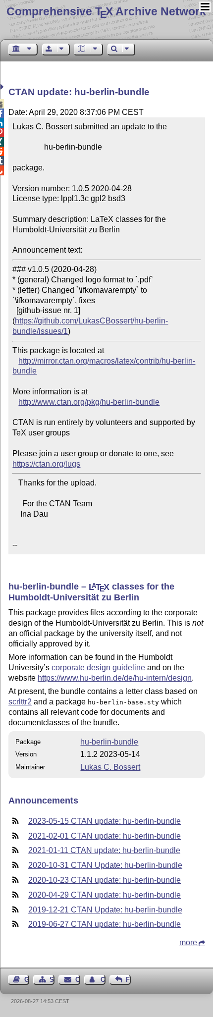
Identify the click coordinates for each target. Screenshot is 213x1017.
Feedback (128, 979)
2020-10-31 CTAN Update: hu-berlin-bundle (105, 865)
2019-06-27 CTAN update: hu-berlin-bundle (104, 924)
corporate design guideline (98, 667)
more (188, 942)
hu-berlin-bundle (109, 742)
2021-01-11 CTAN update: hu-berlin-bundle (104, 850)
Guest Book (26, 979)
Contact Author (103, 979)
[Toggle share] (3, 87)
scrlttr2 (20, 701)
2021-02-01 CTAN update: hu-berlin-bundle (104, 836)
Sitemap (52, 979)
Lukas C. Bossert (110, 767)
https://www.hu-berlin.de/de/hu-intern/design (115, 678)
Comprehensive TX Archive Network (106, 11)
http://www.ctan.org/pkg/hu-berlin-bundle (89, 402)
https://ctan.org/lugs (46, 464)
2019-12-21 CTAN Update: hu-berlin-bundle (105, 910)
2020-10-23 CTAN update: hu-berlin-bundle (104, 880)
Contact (77, 979)
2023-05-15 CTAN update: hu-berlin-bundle (104, 821)
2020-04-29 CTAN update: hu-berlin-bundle (104, 895)
